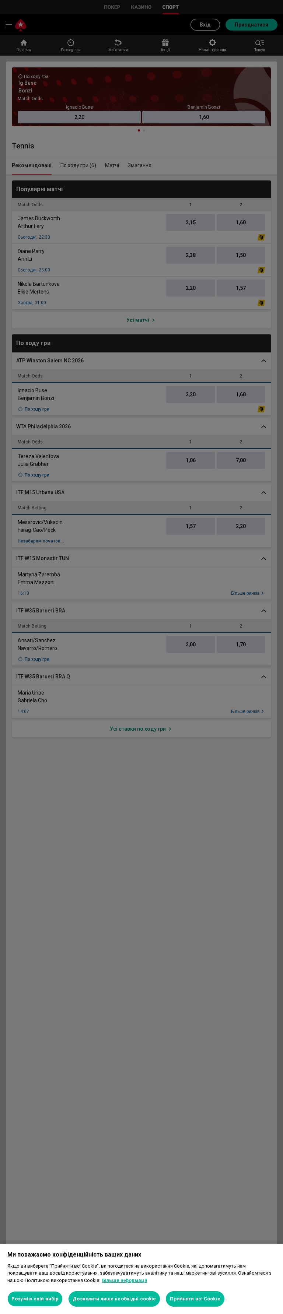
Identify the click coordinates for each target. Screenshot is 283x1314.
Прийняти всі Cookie (195, 1298)
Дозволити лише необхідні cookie (114, 1298)
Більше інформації (124, 1280)
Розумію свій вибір (35, 1298)
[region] (141, 1279)
